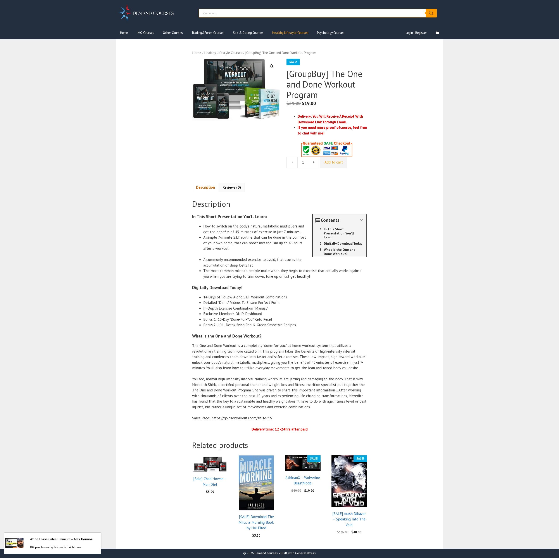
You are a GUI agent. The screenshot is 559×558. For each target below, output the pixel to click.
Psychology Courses (330, 33)
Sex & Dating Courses (248, 33)
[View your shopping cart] (437, 32)
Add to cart (333, 162)
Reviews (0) (232, 187)
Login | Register (416, 33)
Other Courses (173, 33)
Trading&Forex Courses (208, 33)
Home (124, 33)
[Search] (431, 13)
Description (205, 187)
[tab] (205, 187)
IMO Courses (145, 33)
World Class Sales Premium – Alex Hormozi (61, 539)
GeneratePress (305, 553)
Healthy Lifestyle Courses (290, 33)
